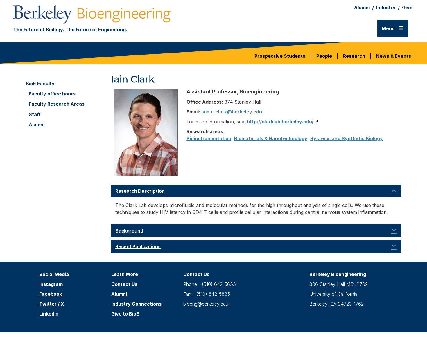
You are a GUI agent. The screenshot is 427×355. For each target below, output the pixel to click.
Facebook (50, 294)
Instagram (51, 284)
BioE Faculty (40, 84)
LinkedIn (48, 314)
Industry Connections (136, 304)
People (324, 56)
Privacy (255, 339)
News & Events (393, 56)
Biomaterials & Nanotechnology (270, 138)
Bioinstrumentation (208, 138)
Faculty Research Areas (57, 104)
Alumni (362, 7)
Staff (35, 114)
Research (354, 56)
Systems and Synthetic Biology (346, 138)
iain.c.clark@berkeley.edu (231, 112)
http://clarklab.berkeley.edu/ (280, 122)
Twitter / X (51, 304)
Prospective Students (279, 56)
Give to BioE (125, 314)
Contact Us (124, 284)
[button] (256, 191)
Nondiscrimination (220, 339)
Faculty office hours (52, 94)
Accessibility (178, 339)
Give (407, 7)
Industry (386, 7)
